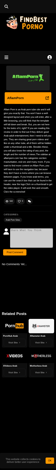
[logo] (28, 29)
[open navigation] (6, 57)
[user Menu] (49, 57)
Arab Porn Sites (13, 220)
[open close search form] (6, 6)
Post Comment (15, 252)
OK (50, 460)
